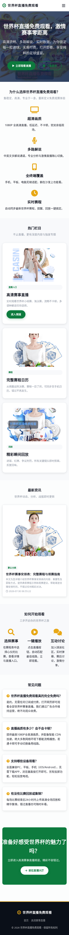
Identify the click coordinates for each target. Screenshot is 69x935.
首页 (26, 920)
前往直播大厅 (36, 870)
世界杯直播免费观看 (23, 5)
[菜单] (64, 5)
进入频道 (16, 314)
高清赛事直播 (38, 920)
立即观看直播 (23, 65)
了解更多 (52, 65)
